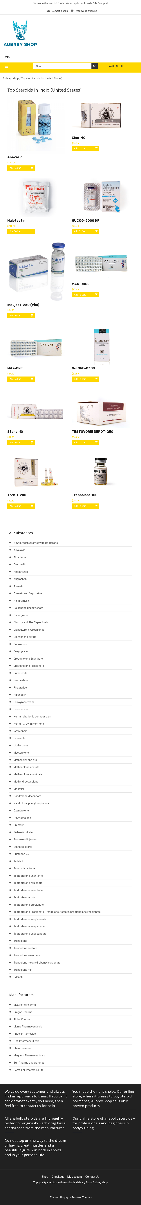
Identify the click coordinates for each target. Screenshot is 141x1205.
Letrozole (19, 738)
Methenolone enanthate (28, 774)
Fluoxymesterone (24, 702)
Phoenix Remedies (25, 1033)
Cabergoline (21, 615)
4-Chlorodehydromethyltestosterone (36, 543)
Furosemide (21, 709)
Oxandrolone (21, 810)
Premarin (19, 825)
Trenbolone (20, 940)
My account (74, 1176)
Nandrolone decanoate (27, 796)
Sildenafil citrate (23, 832)
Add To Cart (15, 231)
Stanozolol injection (25, 839)
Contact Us (92, 1176)
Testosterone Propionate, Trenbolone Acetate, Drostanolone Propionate (57, 912)
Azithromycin (22, 600)
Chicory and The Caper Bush (31, 622)
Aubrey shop (11, 78)
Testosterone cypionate (28, 883)
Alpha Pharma (22, 1019)
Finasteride (20, 687)
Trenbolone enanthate (27, 955)
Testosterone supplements (30, 919)
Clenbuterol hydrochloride (29, 629)
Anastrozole (21, 571)
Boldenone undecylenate (28, 608)
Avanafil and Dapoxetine (28, 593)
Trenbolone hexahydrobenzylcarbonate (37, 962)
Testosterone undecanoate (30, 933)
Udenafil (18, 977)
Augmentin (20, 579)
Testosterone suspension (29, 926)
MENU (8, 57)
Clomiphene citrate (25, 637)
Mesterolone (21, 752)
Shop (45, 1176)
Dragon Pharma (23, 1012)
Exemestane (21, 680)
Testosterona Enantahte (28, 875)
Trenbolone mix (23, 969)
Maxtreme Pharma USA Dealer (49, 3)
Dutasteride (20, 673)
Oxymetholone (22, 818)
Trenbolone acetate (25, 948)
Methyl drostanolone (26, 781)
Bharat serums (22, 1048)
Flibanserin (20, 694)
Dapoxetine (20, 644)
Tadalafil (19, 861)
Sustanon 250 (22, 854)
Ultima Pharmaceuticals (28, 1026)
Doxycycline (21, 651)
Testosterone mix (24, 897)
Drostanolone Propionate (29, 665)
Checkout (58, 1176)
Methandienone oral (25, 760)
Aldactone (20, 557)
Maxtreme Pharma (25, 1004)
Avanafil (18, 586)
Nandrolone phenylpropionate (31, 803)
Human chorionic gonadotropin (32, 716)
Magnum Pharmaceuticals (29, 1055)
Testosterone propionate (29, 904)
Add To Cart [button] (15, 168)
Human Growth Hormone (29, 723)
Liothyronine (21, 745)
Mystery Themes (82, 1197)
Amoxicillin (20, 564)
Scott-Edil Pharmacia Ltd (29, 1070)
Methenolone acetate (26, 767)
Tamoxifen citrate (24, 868)
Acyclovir (19, 550)
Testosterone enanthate (28, 890)
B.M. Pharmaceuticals (26, 1041)
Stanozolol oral (23, 846)
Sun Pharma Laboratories (29, 1062)
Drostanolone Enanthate (28, 658)
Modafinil (19, 789)
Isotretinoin (20, 731)
